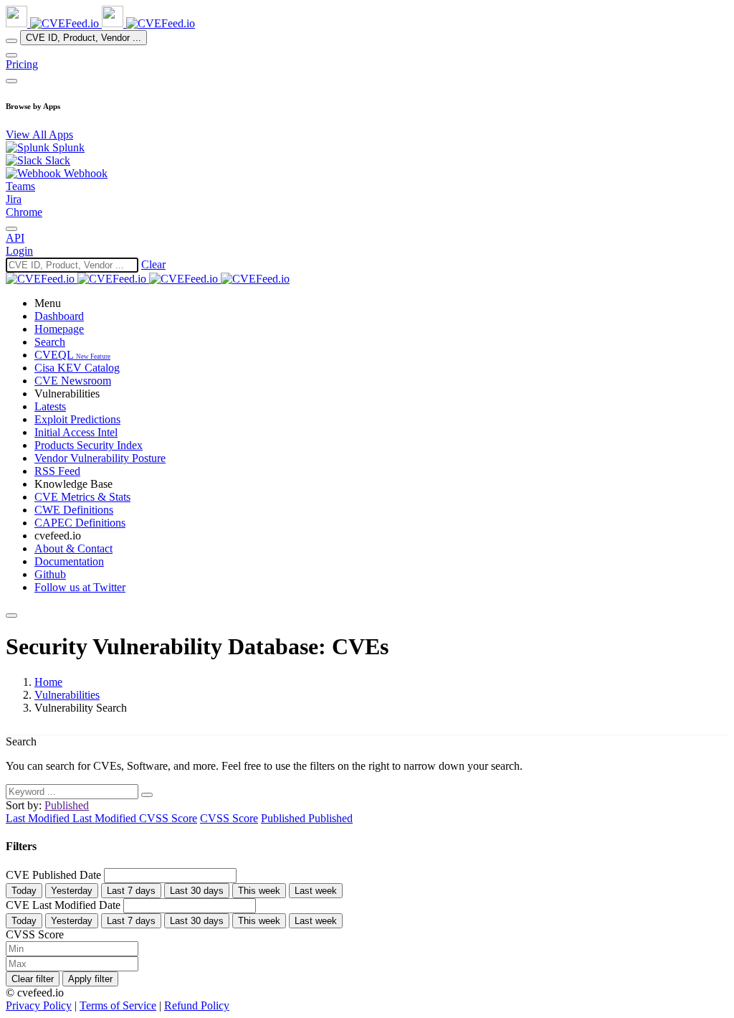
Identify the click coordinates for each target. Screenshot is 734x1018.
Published (284, 818)
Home (48, 682)
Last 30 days (197, 890)
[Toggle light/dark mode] (11, 229)
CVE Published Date (55, 875)
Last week (316, 890)
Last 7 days (131, 890)
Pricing (22, 64)
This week (259, 890)
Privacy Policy (39, 1005)
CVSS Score (168, 818)
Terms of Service (118, 1005)
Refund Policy (196, 1005)
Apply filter (90, 979)
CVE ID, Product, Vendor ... (83, 37)
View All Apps (39, 134)
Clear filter (32, 979)
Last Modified (39, 818)
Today (24, 890)
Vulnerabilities (67, 695)
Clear (153, 264)
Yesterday (71, 890)
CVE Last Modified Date (64, 905)
